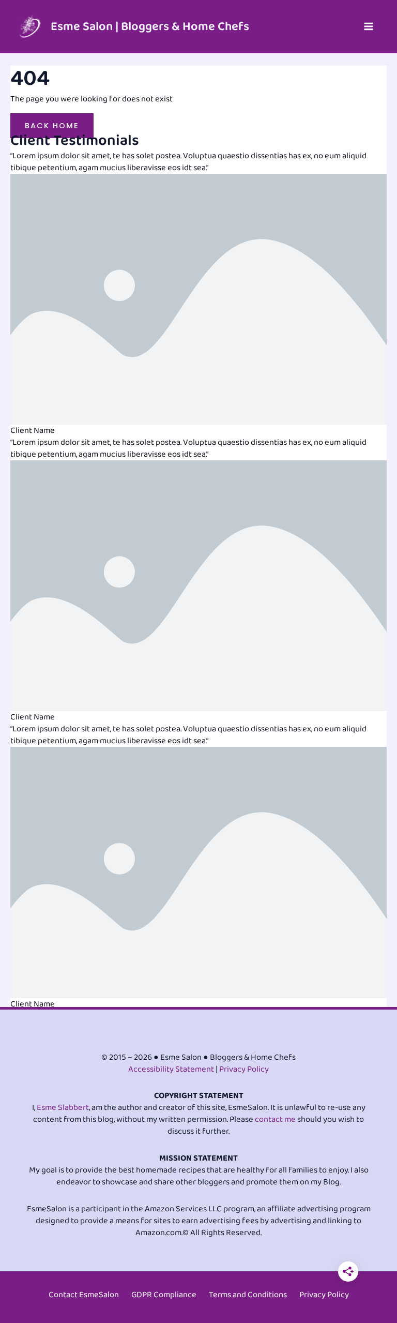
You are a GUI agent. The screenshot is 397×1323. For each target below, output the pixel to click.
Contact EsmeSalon (84, 1295)
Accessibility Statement (171, 1069)
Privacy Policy (244, 1069)
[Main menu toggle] (368, 26)
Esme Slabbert (63, 1108)
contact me (275, 1119)
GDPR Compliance (163, 1295)
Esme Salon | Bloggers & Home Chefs (150, 27)
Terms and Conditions (248, 1295)
